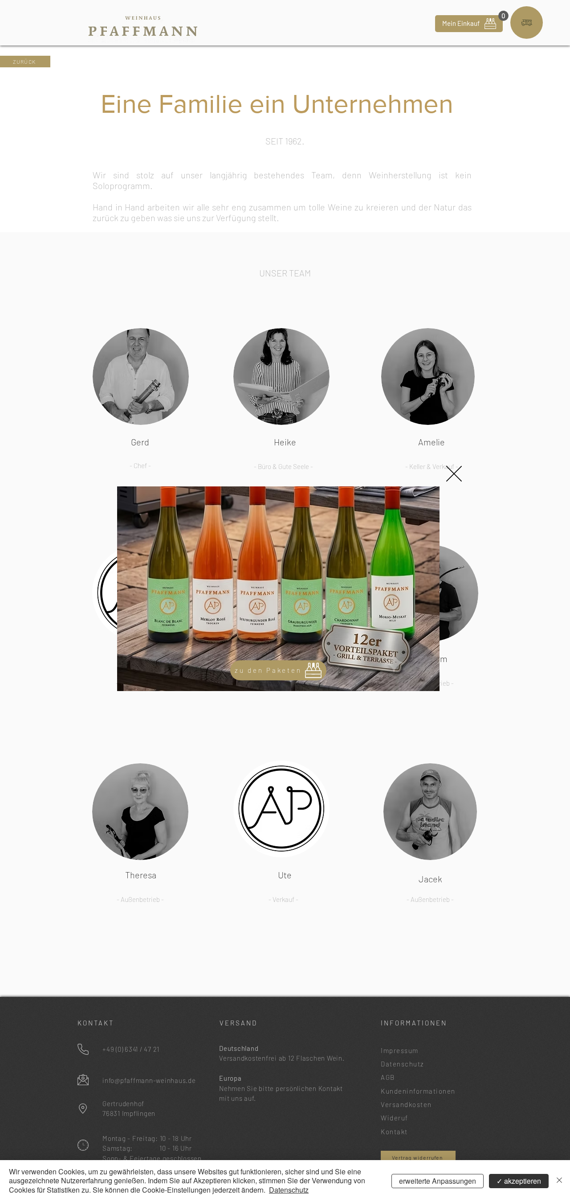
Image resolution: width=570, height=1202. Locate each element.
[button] (454, 474)
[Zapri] (559, 1181)
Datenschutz (289, 1190)
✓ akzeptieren (519, 1181)
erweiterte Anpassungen (437, 1181)
